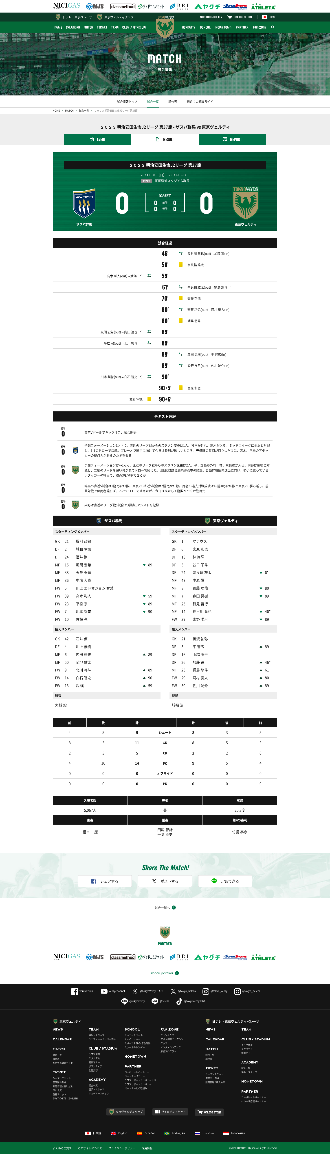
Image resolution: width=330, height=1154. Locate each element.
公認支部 (93, 1070)
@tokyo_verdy (219, 991)
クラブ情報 (94, 1054)
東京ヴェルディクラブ (119, 17)
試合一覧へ (162, 907)
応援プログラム (168, 1051)
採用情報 (147, 1148)
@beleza (164, 1001)
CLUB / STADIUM (134, 27)
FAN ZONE (259, 27)
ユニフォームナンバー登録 (102, 1039)
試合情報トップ (127, 101)
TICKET (102, 27)
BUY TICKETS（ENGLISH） (66, 1098)
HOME (56, 110)
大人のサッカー (132, 1039)
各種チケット (59, 1094)
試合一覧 (153, 101)
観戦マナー (94, 1062)
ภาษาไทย (208, 1133)
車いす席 (57, 1090)
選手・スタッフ (96, 1035)
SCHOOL (205, 27)
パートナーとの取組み (136, 1088)
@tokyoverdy (137, 1001)
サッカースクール (134, 1035)
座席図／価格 (212, 1078)
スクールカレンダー (135, 1047)
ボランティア (95, 1066)
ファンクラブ (167, 1035)
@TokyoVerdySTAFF (151, 991)
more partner (162, 973)
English (122, 1133)
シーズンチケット (62, 1078)
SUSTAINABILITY (211, 17)
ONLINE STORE (243, 17)
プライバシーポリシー (121, 1148)
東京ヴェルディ (70, 1021)
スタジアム (94, 1058)
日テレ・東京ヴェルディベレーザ (235, 1021)
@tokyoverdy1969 (194, 1001)
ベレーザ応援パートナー (253, 1101)
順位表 (172, 101)
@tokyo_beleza (187, 991)
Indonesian (238, 1133)
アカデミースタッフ (99, 1093)
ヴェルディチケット (173, 1112)
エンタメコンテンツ (171, 1047)
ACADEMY (188, 27)
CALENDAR (73, 27)
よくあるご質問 (62, 1148)
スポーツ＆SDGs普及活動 (137, 1043)
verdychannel (117, 991)
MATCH (89, 27)
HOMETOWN (223, 27)
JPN (272, 17)
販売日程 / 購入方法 (63, 1086)
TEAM (115, 27)
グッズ (164, 1043)
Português (178, 1133)
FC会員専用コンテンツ (172, 1039)
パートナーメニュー (135, 1076)
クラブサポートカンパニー (138, 1084)
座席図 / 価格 (59, 1082)
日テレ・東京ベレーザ (77, 17)
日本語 (97, 1133)
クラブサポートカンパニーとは (140, 1080)
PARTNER (242, 27)
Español (149, 1133)
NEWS (58, 27)
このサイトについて (90, 1148)
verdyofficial (86, 991)
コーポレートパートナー (137, 1072)
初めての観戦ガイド (200, 101)
